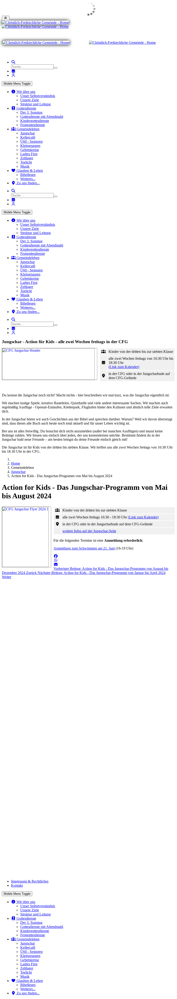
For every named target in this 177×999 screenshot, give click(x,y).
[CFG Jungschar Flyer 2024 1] (26, 537)
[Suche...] (13, 62)
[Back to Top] (5, 18)
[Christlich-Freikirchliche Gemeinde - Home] (35, 22)
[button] (55, 556)
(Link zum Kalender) (124, 367)
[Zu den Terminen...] (13, 71)
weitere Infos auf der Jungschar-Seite (89, 531)
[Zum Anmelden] (13, 75)
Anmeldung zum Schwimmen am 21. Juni (84, 548)
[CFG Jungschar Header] (49, 364)
